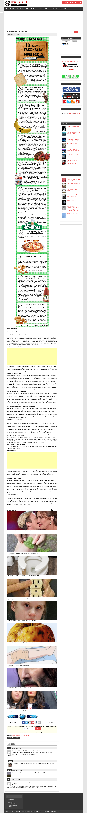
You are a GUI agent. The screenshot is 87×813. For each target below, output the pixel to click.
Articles (33, 8)
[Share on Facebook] (23, 722)
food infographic (26, 735)
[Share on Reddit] (29, 722)
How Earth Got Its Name (72, 200)
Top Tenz (10, 806)
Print (66, 113)
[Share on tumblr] (36, 722)
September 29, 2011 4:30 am (17, 770)
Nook (73, 113)
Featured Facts (10, 737)
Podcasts (40, 8)
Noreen (18, 34)
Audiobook (77, 113)
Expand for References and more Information (17, 506)
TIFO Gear (11, 811)
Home (6, 8)
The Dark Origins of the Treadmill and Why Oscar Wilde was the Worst (72, 162)
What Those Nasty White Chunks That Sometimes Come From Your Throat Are (73, 179)
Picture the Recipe (12, 803)
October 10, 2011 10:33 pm (15, 779)
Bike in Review (11, 799)
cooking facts (15, 735)
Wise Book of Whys (57, 8)
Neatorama (10, 802)
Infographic (17, 737)
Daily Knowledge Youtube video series (70, 61)
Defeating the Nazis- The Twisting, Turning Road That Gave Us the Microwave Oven (73, 139)
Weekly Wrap (41, 732)
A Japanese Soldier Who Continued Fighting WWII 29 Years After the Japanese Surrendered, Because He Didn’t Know (70, 209)
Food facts (20, 735)
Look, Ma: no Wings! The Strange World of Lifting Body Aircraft (73, 151)
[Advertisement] (43, 19)
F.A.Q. (41, 811)
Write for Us (20, 8)
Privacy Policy (53, 811)
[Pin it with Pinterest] (32, 722)
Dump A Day (10, 801)
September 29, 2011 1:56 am (16, 748)
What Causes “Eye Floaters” (72, 213)
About (59, 811)
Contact (66, 8)
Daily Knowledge (32, 732)
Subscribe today (65, 59)
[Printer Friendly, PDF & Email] (51, 722)
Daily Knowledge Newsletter (20, 811)
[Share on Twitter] (26, 722)
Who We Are (46, 811)
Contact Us (29, 811)
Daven (10, 761)
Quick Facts (47, 8)
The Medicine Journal (12, 805)
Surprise (12, 8)
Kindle (69, 113)
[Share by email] (39, 722)
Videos (27, 8)
